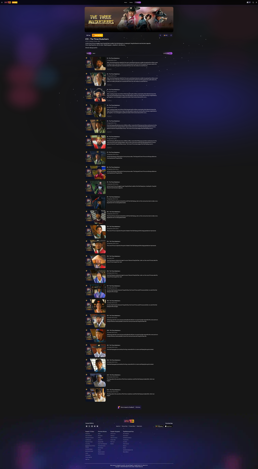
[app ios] (168, 426)
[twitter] (89, 426)
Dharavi (124, 445)
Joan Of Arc (100, 439)
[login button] (256, 2)
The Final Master (101, 453)
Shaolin (99, 449)
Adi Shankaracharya (127, 437)
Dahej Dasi (87, 433)
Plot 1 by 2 (112, 441)
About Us (118, 426)
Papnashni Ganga (89, 441)
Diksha (124, 447)
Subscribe (15, 2)
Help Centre (139, 426)
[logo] (129, 421)
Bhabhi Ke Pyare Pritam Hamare (90, 446)
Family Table (113, 439)
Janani (86, 453)
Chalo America (126, 443)
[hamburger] (2, 2)
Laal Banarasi (88, 439)
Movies (131, 2)
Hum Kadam (87, 455)
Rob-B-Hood (100, 447)
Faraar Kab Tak (88, 457)
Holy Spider (100, 435)
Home (125, 2)
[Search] (253, 2)
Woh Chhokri (125, 435)
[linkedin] (92, 426)
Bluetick (112, 443)
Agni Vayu (87, 459)
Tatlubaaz (112, 435)
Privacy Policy (132, 426)
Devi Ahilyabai (126, 433)
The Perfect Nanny (101, 445)
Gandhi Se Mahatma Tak (128, 449)
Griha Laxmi (113, 433)
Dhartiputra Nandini (89, 437)
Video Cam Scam (114, 437)
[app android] (159, 426)
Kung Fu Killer (100, 441)
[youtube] (95, 426)
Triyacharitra (125, 439)
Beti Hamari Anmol (89, 451)
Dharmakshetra (88, 435)
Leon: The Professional (102, 443)
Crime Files (87, 443)
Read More (109, 69)
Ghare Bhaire (125, 451)
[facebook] (86, 426)
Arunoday (125, 441)
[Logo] (7, 2)
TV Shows (137, 2)
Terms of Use (124, 426)
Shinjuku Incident (101, 451)
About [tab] (94, 53)
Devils (99, 433)
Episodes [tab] (88, 53)
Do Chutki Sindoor (89, 449)
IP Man (99, 437)
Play (89, 35)
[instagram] (97, 426)
